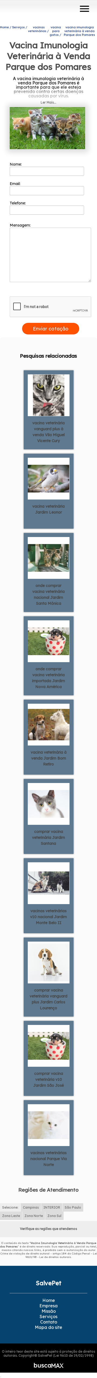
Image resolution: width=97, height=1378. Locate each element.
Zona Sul (54, 1216)
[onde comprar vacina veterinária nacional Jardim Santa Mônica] (49, 557)
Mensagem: (21, 225)
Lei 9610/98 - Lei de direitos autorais (61, 1255)
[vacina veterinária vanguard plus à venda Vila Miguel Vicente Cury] (49, 395)
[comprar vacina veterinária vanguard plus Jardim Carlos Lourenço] (49, 962)
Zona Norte (34, 1216)
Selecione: (10, 1207)
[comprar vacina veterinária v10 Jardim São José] (49, 1045)
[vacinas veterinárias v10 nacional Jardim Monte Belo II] (49, 882)
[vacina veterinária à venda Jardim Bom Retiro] (49, 724)
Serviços (48, 1316)
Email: (16, 183)
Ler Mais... (48, 102)
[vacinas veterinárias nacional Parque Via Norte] (49, 1124)
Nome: (16, 164)
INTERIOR (51, 1207)
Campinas (31, 1207)
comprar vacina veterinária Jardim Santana (48, 837)
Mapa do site (48, 1327)
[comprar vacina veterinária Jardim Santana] (49, 803)
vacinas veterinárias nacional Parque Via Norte (48, 1158)
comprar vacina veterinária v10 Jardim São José (48, 1079)
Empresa (48, 1305)
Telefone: (18, 203)
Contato (48, 1322)
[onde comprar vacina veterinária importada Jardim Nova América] (49, 641)
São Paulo (73, 1207)
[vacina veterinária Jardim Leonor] (49, 478)
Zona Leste (11, 1216)
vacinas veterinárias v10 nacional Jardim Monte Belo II (48, 916)
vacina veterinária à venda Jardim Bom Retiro (49, 758)
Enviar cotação (50, 329)
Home (48, 1300)
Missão (48, 1311)
